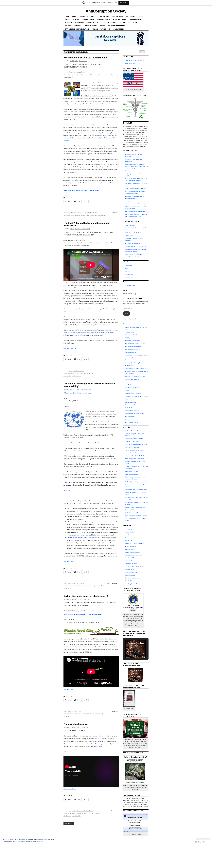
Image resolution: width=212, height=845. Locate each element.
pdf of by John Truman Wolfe (80, 190)
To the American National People (133, 254)
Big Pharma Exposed (134, 16)
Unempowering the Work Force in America (136, 515)
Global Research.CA (130, 538)
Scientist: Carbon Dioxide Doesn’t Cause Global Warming (82, 614)
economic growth (73, 813)
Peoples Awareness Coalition (132, 552)
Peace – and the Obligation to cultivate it (135, 376)
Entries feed (128, 271)
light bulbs (91, 813)
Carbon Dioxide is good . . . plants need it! (85, 595)
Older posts (68, 824)
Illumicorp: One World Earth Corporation (135, 246)
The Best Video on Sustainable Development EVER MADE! (86, 224)
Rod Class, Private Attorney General (134, 566)
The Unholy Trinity (130, 510)
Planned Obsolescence (75, 723)
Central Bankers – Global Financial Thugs (136, 444)
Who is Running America (131, 422)
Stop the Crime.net (129, 569)
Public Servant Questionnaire (132, 388)
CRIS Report (128, 338)
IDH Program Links (116, 29)
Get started (123, 3)
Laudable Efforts (109, 23)
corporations (72, 586)
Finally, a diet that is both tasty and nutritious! (137, 188)
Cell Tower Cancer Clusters (132, 441)
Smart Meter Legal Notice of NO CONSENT (136, 396)
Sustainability (92, 213)
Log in (126, 268)
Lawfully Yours (90, 26)
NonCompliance (103, 19)
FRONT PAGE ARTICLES (132, 285)
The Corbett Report (130, 575)
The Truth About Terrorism (132, 411)
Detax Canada (128, 535)
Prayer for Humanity (88, 16)
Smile (126, 399)
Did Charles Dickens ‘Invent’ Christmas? (135, 211)
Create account (128, 265)
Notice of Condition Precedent (112, 26)
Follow (126, 313)
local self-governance (89, 373)
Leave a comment (84, 229)
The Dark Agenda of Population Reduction (136, 482)
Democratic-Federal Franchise (132, 340)
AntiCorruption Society (106, 11)
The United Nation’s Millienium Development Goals (84, 537)
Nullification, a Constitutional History (134, 543)
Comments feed (129, 274)
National (76, 19)
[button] (130, 652)
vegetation (66, 716)
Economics (80, 811)
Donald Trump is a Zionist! (132, 257)
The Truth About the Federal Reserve (134, 413)
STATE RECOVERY (119, 19)
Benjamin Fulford (129, 332)
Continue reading (69, 348)
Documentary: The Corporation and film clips (136, 355)
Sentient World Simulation (131, 471)
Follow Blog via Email (132, 298)
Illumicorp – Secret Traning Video (133, 363)
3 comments (84, 727)
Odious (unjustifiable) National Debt (134, 458)
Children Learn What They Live (133, 335)
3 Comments (113, 811)
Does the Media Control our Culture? (134, 450)
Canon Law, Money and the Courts (134, 438)
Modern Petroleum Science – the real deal (135, 368)
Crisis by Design (129, 532)
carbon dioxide (72, 714)
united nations (76, 376)
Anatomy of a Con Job (128, 23)
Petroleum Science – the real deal (133, 555)
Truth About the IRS (130, 416)
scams (95, 215)
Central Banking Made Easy (132, 447)
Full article (66, 490)
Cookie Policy (39, 841)
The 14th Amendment (130, 402)
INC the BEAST (129, 365)
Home (67, 16)
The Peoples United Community (133, 578)
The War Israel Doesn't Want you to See (135, 513)
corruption (72, 371)
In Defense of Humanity (74, 23)
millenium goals (81, 586)
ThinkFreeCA (128, 581)
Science (78, 711)
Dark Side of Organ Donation (77, 29)
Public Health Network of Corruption (134, 385)
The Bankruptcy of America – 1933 (134, 405)
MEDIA (67, 19)
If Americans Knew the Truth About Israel (136, 456)
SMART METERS (93, 23)
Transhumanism (135, 19)
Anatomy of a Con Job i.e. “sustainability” (85, 57)
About (74, 16)
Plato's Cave (128, 382)
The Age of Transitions (131, 572)
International (88, 19)
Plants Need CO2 (129, 558)
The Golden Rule (129, 408)
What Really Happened (131, 584)
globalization (73, 213)
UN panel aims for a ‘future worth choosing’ (77, 393)
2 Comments (113, 212)
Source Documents (73, 26)
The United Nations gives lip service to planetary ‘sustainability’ (89, 385)
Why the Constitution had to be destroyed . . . (136, 204)
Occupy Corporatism (130, 546)
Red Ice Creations (129, 561)
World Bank (67, 588)
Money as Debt (98, 746)
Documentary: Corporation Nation (134, 346)
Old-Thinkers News (130, 549)
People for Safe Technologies (132, 63)
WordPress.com (129, 277)
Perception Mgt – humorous (132, 379)
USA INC (127, 419)
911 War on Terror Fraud (131, 431)
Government (80, 371)
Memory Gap (128, 540)
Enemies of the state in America (133, 453)
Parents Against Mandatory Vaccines (134, 60)
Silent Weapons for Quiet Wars (133, 393)
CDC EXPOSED (117, 16)
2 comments (83, 61)
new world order (83, 213)
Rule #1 (127, 390)
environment (83, 813)
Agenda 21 (71, 373)
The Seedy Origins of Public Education (135, 507)
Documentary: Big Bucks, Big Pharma (135, 343)
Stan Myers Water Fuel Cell (132, 474)
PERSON (95, 29)
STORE (103, 29)
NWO (91, 215)
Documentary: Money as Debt (132, 349)
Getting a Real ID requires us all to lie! (135, 201)
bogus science (72, 215)
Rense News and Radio (131, 563)
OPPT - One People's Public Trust (134, 233)
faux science (79, 373)
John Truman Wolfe (83, 215)
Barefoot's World (129, 529)
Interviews (104, 16)
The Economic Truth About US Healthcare (136, 489)
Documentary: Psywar (130, 352)
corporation (72, 583)
